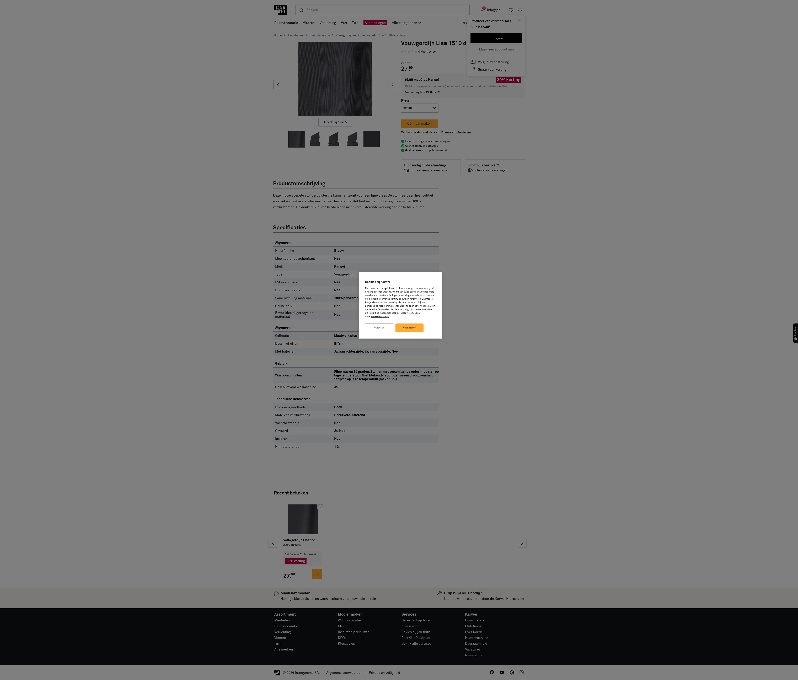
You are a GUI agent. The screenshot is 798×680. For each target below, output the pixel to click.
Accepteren (409, 328)
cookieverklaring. (380, 316)
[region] (400, 305)
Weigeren (379, 328)
